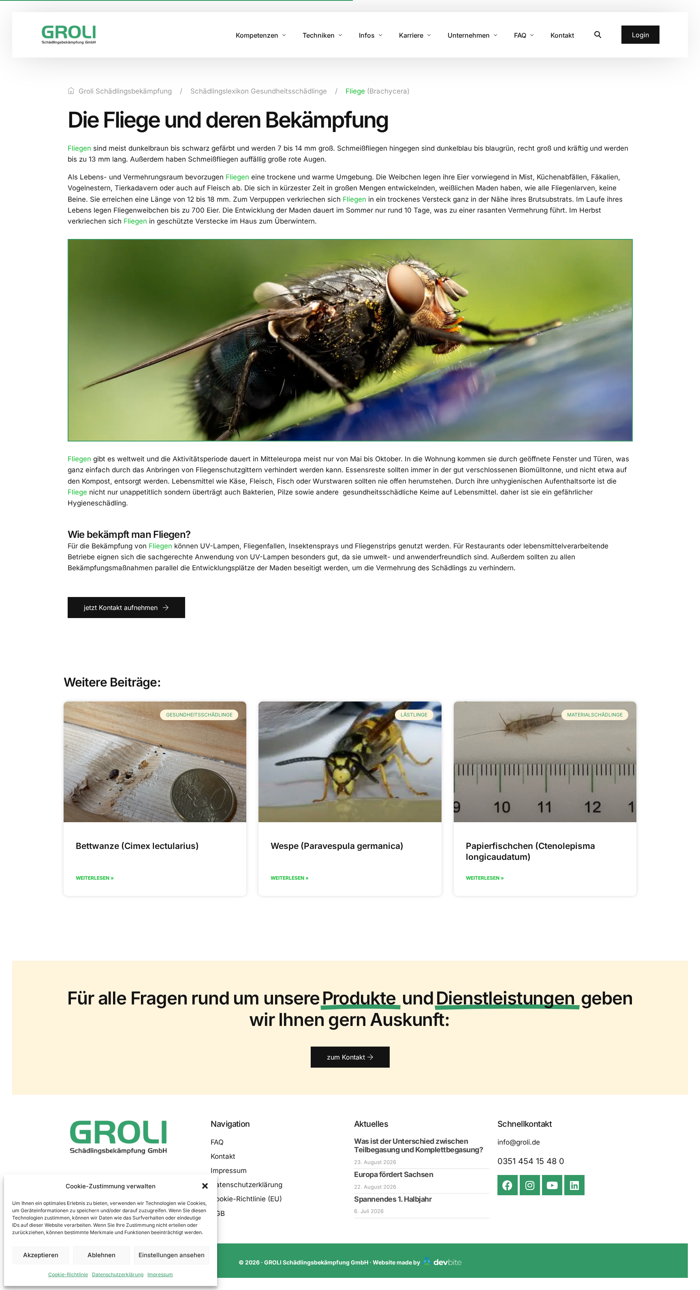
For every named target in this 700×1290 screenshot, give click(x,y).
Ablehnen (101, 1255)
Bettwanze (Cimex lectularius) (137, 846)
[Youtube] (552, 1185)
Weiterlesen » (95, 878)
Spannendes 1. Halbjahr (392, 1199)
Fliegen (79, 148)
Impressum (160, 1274)
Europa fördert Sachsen (393, 1174)
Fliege (355, 91)
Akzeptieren (40, 1255)
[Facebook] (507, 1185)
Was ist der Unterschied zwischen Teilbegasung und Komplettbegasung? (418, 1145)
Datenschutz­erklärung (117, 1274)
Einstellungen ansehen (172, 1255)
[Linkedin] (574, 1185)
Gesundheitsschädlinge (289, 91)
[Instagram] (530, 1185)
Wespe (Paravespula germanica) (337, 846)
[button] (205, 1186)
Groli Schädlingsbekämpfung (125, 91)
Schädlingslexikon (219, 91)
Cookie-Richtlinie (68, 1274)
